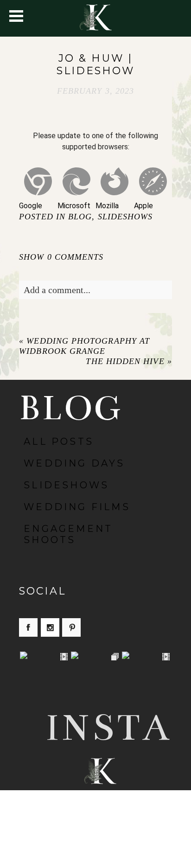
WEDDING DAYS (74, 463)
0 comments (61, 257)
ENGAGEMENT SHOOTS (68, 534)
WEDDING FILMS (77, 506)
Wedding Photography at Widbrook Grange (84, 346)
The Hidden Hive (125, 361)
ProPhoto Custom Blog (110, 831)
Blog (80, 216)
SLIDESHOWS (125, 216)
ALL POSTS (59, 441)
